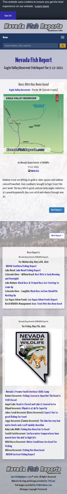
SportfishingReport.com (21, 477)
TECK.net (51, 481)
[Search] (63, 45)
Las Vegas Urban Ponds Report (43, 299)
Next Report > (56, 210)
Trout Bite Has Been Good (49, 303)
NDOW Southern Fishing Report (21, 266)
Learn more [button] (42, 6)
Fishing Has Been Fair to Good (35, 429)
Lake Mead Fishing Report (28, 270)
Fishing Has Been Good (33, 450)
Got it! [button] (8, 15)
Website (35, 171)
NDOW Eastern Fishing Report (20, 454)
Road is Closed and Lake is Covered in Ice (36, 404)
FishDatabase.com (44, 485)
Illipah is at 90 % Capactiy (34, 408)
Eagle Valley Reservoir (19, 90)
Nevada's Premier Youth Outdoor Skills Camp (27, 392)
